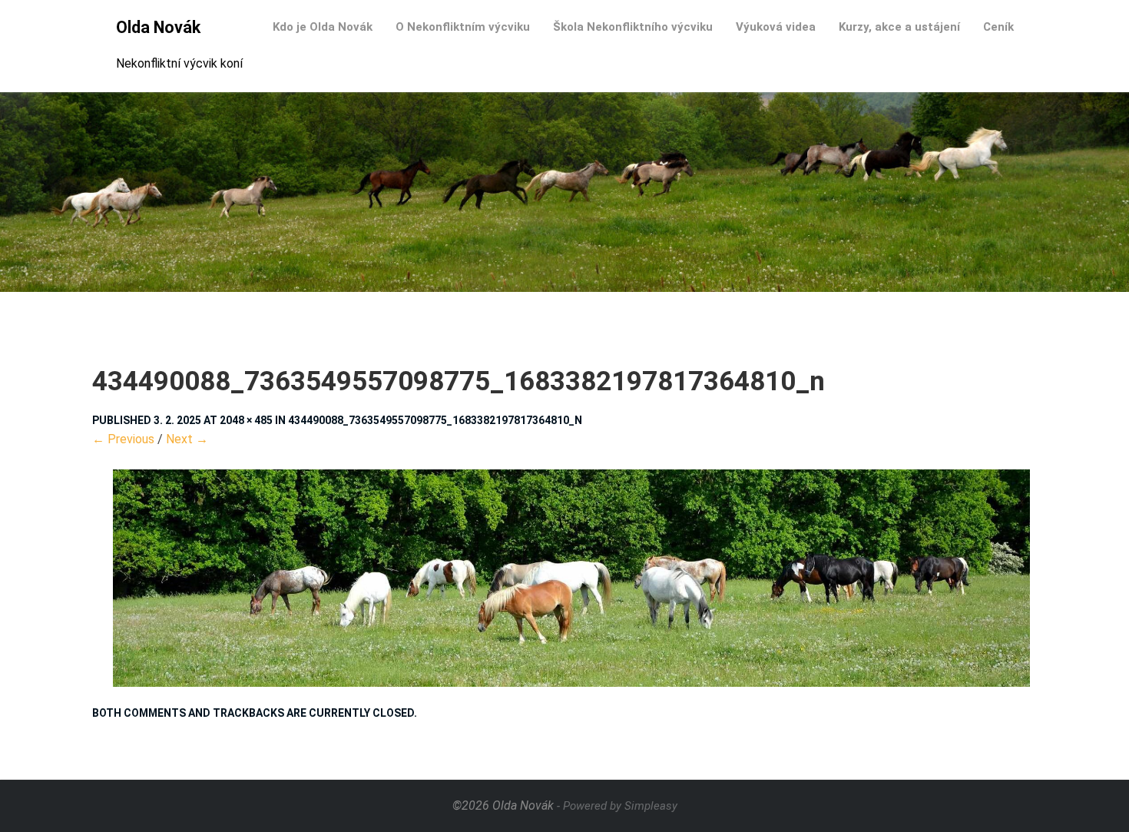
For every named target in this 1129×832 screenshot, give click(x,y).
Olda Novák (158, 27)
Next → (187, 439)
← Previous (123, 439)
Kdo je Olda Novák (322, 27)
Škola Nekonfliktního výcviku (633, 27)
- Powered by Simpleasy (617, 806)
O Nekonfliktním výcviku (463, 27)
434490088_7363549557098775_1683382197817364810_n (435, 420)
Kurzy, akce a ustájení (899, 27)
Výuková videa (776, 27)
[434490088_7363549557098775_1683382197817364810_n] (564, 578)
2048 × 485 (246, 420)
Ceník (998, 27)
